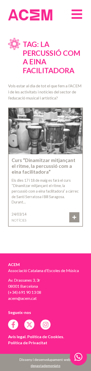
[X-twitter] (29, 325)
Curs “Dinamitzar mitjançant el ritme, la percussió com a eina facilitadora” (43, 166)
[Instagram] (45, 325)
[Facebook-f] (13, 325)
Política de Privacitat (27, 342)
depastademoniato (45, 365)
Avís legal (17, 336)
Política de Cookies (45, 336)
